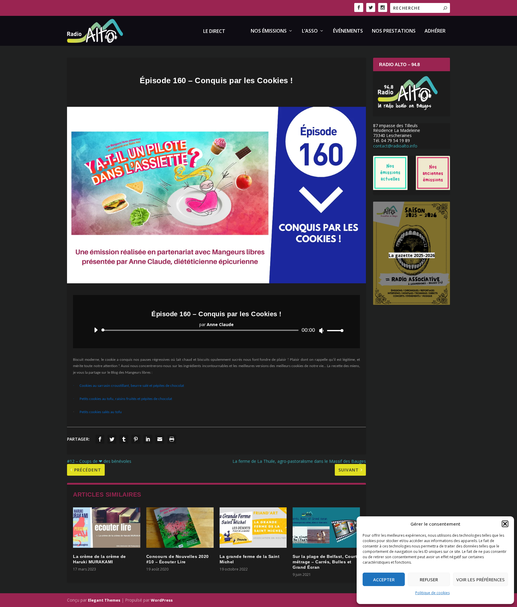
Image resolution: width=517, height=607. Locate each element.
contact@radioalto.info (395, 146)
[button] (505, 524)
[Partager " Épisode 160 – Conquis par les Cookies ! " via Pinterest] (136, 439)
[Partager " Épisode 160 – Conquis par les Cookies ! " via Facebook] (100, 439)
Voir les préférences (480, 579)
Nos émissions (269, 31)
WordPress (162, 600)
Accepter (384, 579)
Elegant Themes (104, 600)
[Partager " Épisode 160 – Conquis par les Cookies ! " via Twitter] (112, 439)
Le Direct (214, 31)
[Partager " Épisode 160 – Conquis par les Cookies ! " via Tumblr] (124, 439)
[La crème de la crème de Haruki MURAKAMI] (106, 527)
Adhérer (435, 31)
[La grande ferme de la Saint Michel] (253, 527)
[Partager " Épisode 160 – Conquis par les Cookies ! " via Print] (172, 439)
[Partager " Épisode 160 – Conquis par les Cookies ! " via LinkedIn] (148, 439)
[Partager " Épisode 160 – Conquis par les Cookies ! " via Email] (160, 439)
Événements (348, 31)
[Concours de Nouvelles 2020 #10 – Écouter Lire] (180, 527)
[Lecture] (96, 330)
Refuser (429, 579)
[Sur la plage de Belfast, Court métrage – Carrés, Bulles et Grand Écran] (326, 527)
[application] (216, 330)
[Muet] (321, 330)
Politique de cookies (432, 592)
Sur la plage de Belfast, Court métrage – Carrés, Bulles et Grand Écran (325, 562)
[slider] (333, 330)
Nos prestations (394, 31)
